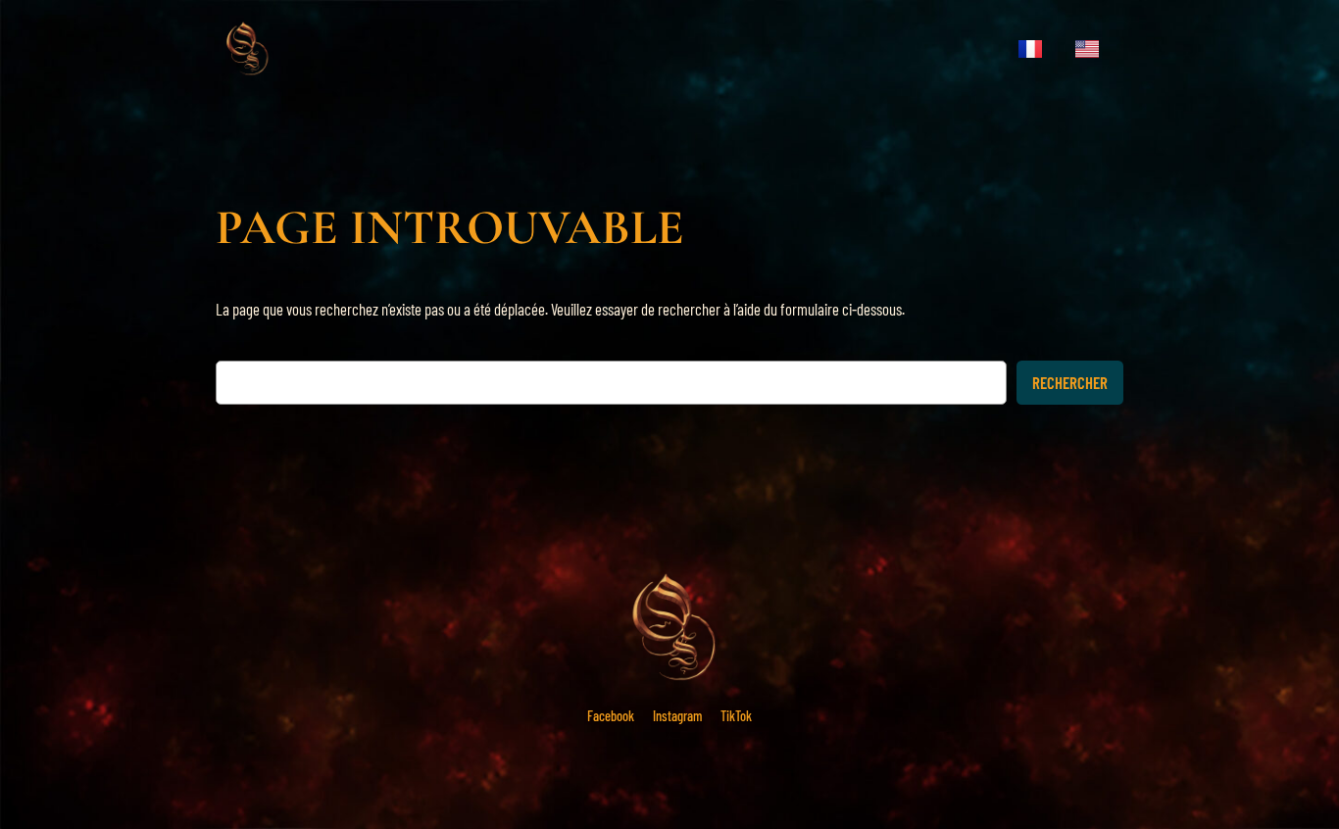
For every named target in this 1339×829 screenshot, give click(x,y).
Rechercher (1070, 382)
